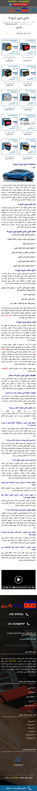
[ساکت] (7, 587)
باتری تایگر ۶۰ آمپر (27, 83)
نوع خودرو (26, 22)
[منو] (33, 10)
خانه (32, 22)
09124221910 (19, 413)
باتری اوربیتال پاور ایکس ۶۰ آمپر (9, 58)
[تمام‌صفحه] (4, 587)
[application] (18, 579)
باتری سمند (31, 728)
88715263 (4, 368)
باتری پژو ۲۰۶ (30, 724)
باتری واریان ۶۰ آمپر (27, 157)
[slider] (20, 587)
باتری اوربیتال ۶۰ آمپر (27, 57)
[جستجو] (3, 10)
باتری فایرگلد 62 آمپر (27, 132)
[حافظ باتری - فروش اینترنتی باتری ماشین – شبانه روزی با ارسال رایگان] (18, 9)
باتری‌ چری (22, 24)
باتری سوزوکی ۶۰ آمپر (9, 108)
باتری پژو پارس (30, 735)
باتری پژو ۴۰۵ (30, 738)
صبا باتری (31, 688)
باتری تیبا (31, 731)
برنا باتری (31, 701)
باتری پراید (31, 721)
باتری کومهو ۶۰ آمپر (9, 132)
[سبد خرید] (10, 4)
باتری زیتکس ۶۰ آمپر (27, 108)
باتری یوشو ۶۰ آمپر (9, 157)
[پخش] (33, 587)
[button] (18, 580)
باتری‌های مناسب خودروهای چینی (17, 23)
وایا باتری (31, 692)
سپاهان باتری (30, 697)
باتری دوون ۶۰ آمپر (9, 83)
